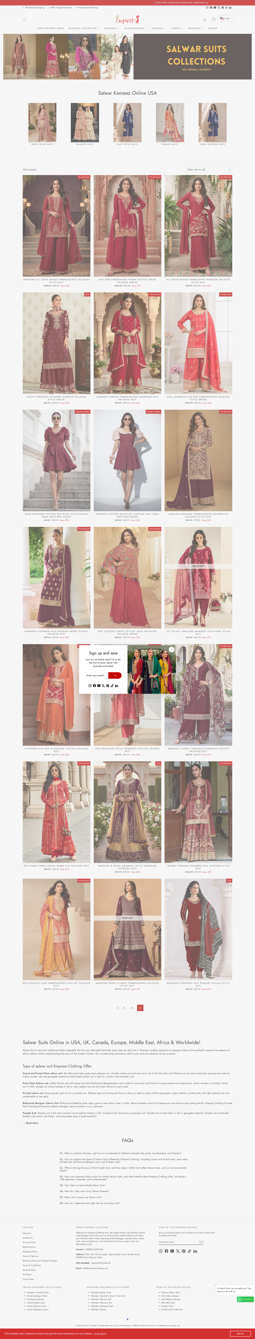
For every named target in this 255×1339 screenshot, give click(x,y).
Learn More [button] (100, 1333)
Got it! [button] (240, 1333)
